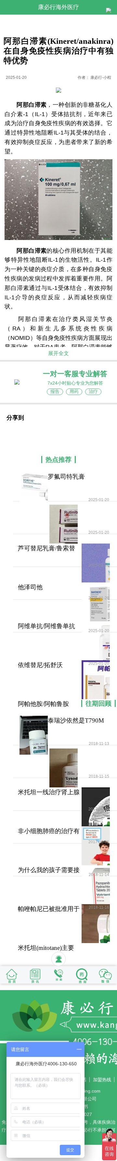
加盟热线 (102, 1079)
